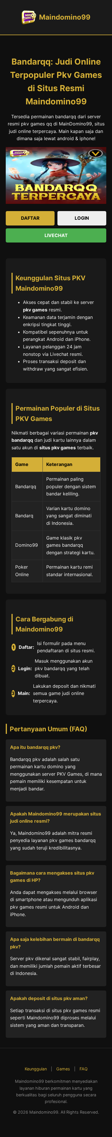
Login (82, 218)
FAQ (84, 1068)
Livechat (56, 235)
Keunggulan (36, 1068)
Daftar (30, 218)
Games (63, 1068)
